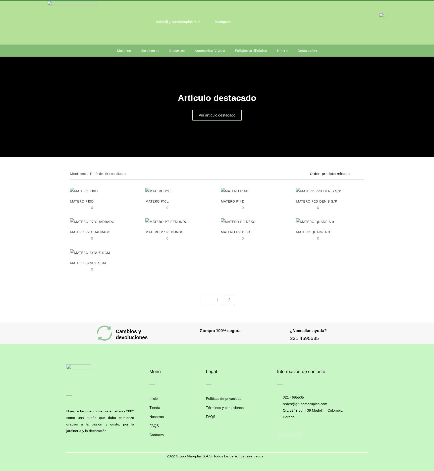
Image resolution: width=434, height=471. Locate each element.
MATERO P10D (82, 201)
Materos (124, 51)
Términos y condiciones (225, 408)
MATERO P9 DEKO (236, 232)
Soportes (177, 51)
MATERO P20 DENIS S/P (316, 201)
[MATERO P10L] (159, 190)
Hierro (282, 51)
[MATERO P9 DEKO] (238, 221)
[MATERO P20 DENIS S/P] (318, 190)
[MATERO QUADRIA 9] (315, 221)
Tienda (154, 408)
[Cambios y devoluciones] (104, 333)
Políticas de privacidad (224, 399)
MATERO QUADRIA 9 (313, 232)
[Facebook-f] (281, 434)
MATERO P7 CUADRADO (90, 232)
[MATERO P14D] (234, 190)
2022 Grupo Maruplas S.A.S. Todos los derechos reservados (215, 456)
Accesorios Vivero (210, 51)
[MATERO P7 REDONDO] (166, 221)
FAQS (154, 426)
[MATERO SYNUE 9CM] (90, 252)
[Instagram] (290, 434)
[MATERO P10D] (84, 190)
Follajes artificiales (251, 51)
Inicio (153, 399)
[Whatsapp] (298, 434)
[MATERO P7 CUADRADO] (92, 221)
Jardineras (150, 51)
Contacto (156, 435)
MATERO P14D (232, 201)
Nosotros (156, 417)
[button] (5, 107)
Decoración (307, 51)
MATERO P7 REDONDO (164, 232)
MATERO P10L (157, 201)
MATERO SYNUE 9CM (88, 263)
